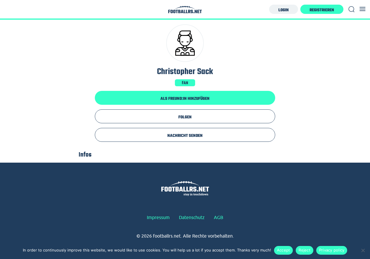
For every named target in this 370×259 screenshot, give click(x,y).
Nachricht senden (185, 135)
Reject (304, 250)
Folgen (185, 117)
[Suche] (351, 9)
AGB (218, 217)
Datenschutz (192, 217)
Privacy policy (332, 250)
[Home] (185, 11)
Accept (283, 250)
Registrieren (322, 10)
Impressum (158, 217)
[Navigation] (362, 9)
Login (283, 10)
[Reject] (363, 250)
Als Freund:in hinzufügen (185, 98)
